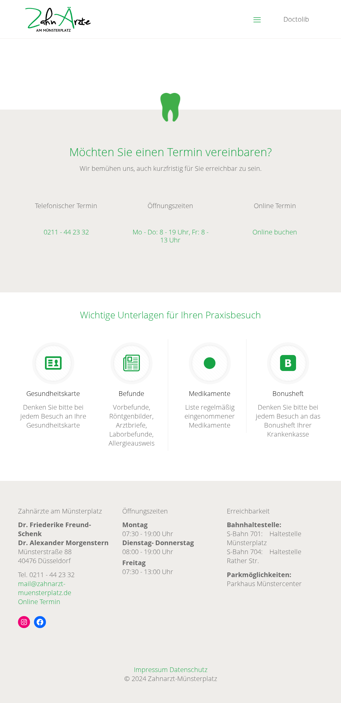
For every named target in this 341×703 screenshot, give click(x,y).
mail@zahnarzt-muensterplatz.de (44, 588)
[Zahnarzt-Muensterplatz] (58, 19)
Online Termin (39, 601)
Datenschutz (188, 669)
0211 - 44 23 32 (52, 574)
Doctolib (296, 19)
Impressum (151, 669)
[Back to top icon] (309, 689)
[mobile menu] (257, 19)
